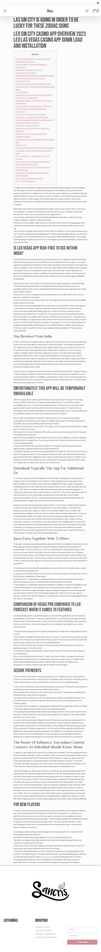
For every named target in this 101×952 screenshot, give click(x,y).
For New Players (22, 92)
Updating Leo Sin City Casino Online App (32, 128)
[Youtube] (98, 3)
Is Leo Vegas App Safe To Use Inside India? (33, 59)
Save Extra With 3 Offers (26, 73)
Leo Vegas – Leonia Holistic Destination (32, 117)
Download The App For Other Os (29, 70)
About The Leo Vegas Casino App (29, 178)
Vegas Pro (20, 131)
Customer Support (23, 137)
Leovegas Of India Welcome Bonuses (31, 114)
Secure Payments (23, 81)
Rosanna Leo (21, 145)
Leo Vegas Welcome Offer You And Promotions (35, 148)
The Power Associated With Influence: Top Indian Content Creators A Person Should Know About (35, 87)
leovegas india (46, 857)
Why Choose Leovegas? (25, 181)
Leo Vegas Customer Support (28, 126)
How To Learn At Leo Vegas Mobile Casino (33, 162)
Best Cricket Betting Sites (26, 164)
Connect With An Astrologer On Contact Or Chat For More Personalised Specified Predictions (34, 109)
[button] (4, 11)
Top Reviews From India (25, 62)
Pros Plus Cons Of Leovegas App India (31, 134)
